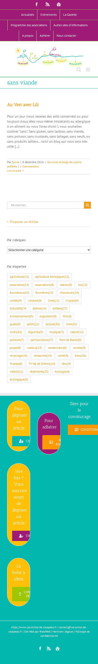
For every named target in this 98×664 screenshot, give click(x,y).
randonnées (57, 348)
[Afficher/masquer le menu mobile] (88, 69)
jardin (33, 324)
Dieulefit (18, 308)
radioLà (34, 348)
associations (44, 285)
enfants (60, 308)
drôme (39, 308)
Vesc (66, 363)
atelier (66, 285)
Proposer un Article (24, 222)
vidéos (16, 371)
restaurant (43, 355)
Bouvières (44, 292)
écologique (19, 379)
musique (56, 332)
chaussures (69, 292)
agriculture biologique (52, 276)
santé (63, 355)
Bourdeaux (19, 292)
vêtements (39, 371)
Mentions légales (63, 631)
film (67, 316)
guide (15, 324)
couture (35, 300)
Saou (80, 355)
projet (15, 348)
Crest (53, 300)
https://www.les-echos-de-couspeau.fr (34, 627)
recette (79, 348)
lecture (52, 324)
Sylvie (15, 162)
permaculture (41, 340)
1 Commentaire (29, 166)
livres (16, 332)
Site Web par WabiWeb (37, 631)
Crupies (72, 300)
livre (71, 324)
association (19, 285)
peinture (17, 340)
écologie (62, 371)
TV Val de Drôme (42, 363)
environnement (21, 316)
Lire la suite (14, 170)
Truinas (16, 363)
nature (77, 332)
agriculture (19, 276)
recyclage (19, 355)
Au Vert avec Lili (23, 104)
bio (83, 285)
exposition (48, 316)
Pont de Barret (70, 340)
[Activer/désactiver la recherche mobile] (78, 69)
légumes (35, 332)
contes (16, 300)
